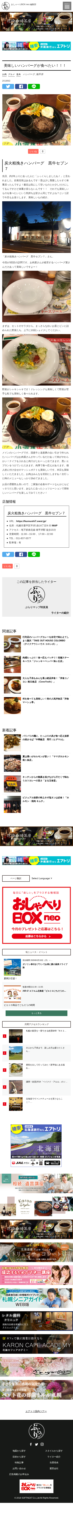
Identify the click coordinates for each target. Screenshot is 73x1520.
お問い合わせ (19, 1468)
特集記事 (19, 1462)
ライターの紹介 (60, 612)
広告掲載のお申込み (19, 1474)
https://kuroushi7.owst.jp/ (31, 521)
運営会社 (54, 1468)
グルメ (11, 74)
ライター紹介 (54, 1456)
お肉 (4, 74)
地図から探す (19, 1451)
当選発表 (54, 1462)
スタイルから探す (54, 1451)
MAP (54, 525)
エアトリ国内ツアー (36, 1411)
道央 (18, 74)
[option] (36, 21)
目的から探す (19, 1456)
